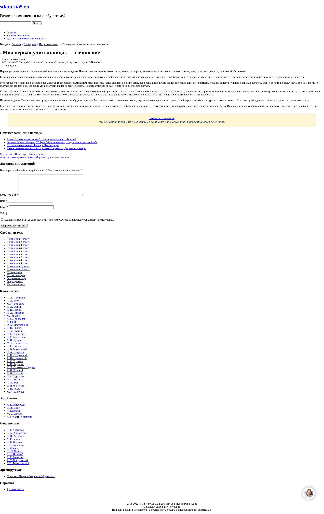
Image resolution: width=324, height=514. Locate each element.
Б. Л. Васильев (15, 445)
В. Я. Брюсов (14, 442)
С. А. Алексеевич (17, 433)
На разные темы (16, 284)
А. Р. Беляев (13, 439)
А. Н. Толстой (15, 370)
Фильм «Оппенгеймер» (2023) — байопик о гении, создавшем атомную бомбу (52, 142)
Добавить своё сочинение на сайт (26, 38)
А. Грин (11, 321)
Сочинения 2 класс (18, 241)
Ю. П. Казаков (15, 451)
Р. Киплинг (13, 407)
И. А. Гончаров (15, 312)
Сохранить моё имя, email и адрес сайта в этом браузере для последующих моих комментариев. (59, 219)
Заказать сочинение (18, 35)
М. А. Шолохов (15, 391)
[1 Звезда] (8, 62)
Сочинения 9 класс (18, 263)
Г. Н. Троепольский (18, 463)
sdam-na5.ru (14, 7)
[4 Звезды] (46, 62)
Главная (11, 32)
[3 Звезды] (33, 62)
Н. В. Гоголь (14, 309)
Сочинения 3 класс (18, 245)
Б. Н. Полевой (15, 454)
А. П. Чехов (13, 388)
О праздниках (15, 281)
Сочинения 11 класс (18, 269)
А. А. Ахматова (16, 297)
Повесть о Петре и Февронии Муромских (31, 476)
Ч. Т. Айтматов (15, 430)
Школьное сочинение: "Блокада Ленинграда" (33, 145)
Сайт (3, 213)
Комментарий (9, 194)
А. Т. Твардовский (17, 460)
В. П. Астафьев (15, 436)
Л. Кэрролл (13, 410)
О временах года (16, 278)
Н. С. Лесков (14, 346)
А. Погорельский (17, 358)
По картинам (14, 272)
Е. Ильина (13, 448)
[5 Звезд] (58, 62)
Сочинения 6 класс (18, 254)
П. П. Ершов (14, 327)
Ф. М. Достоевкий (17, 324)
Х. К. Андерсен (16, 404)
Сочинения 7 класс (18, 257)
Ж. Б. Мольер (14, 413)
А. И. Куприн (14, 340)
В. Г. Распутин (15, 457)
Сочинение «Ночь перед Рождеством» (22, 154)
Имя (3, 200)
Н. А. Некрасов (15, 352)
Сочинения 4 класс (18, 248)
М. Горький (13, 315)
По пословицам (16, 275)
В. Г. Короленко (16, 337)
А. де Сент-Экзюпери (19, 416)
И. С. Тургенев (15, 376)
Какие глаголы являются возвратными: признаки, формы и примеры (46, 148)
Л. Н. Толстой (15, 373)
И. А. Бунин (14, 306)
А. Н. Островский (17, 355)
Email (4, 207)
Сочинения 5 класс (18, 251)
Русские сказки (15, 489)
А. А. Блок (13, 300)
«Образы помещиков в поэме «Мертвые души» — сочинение (35, 157)
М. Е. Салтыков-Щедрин (21, 367)
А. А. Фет (12, 382)
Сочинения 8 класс (18, 260)
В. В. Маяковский (17, 349)
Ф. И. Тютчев (14, 379)
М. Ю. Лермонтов (17, 343)
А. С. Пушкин (15, 361)
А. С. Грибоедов (16, 318)
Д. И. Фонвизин (16, 385)
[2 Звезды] (21, 62)
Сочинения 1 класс (18, 238)
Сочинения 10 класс (18, 266)
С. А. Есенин (14, 331)
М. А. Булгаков (15, 303)
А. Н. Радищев (15, 364)
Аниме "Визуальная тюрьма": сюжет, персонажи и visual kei (41, 139)
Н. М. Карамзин (16, 334)
